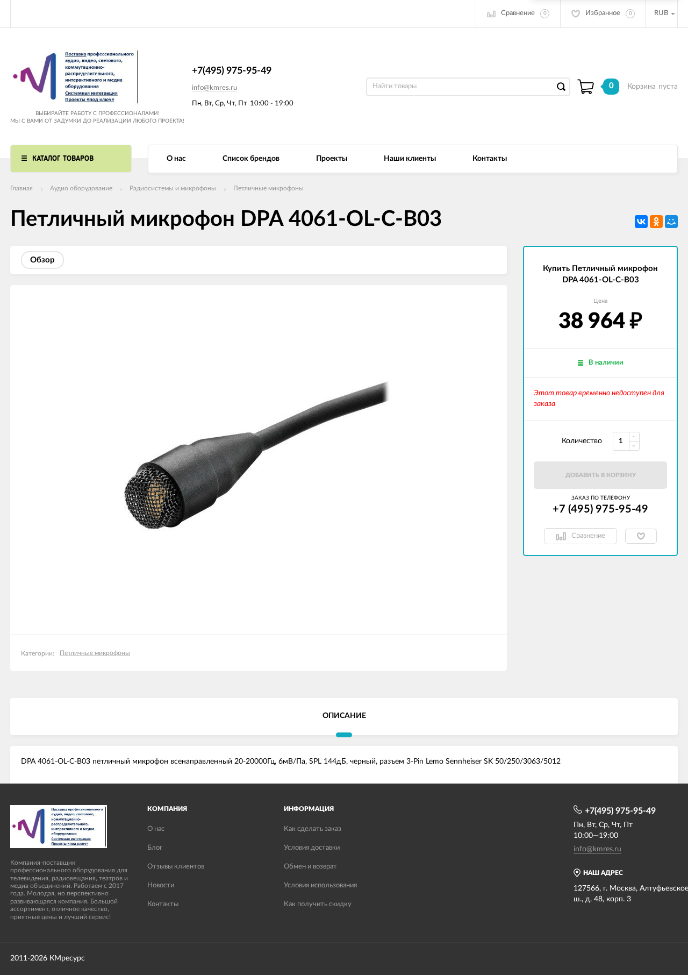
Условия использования (320, 885)
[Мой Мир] (671, 221)
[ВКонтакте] (641, 221)
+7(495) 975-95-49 (231, 71)
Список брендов (251, 158)
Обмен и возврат (310, 866)
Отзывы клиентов (175, 866)
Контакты (489, 158)
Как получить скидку (318, 904)
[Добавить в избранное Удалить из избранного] (641, 536)
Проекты (331, 158)
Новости (160, 885)
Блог (154, 847)
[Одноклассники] (656, 221)
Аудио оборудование (81, 188)
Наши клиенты (410, 158)
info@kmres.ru (214, 87)
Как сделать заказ (312, 828)
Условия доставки (312, 847)
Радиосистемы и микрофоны (173, 188)
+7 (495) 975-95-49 (600, 509)
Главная (21, 188)
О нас (176, 158)
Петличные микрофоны (268, 188)
